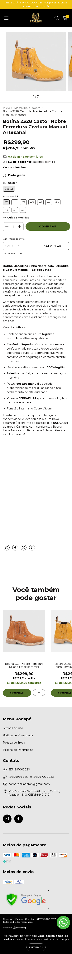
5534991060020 (19, 769)
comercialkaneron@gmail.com (29, 784)
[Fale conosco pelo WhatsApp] (63, 922)
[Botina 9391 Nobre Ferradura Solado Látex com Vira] (39, 692)
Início (6, 108)
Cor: (10, 182)
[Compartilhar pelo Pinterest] (32, 549)
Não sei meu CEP (12, 253)
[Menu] (6, 18)
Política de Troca (14, 742)
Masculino (21, 108)
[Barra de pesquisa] (57, 18)
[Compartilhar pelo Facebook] (15, 549)
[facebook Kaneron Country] (18, 819)
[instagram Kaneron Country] (7, 819)
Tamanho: (10, 196)
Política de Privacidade (18, 735)
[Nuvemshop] (15, 928)
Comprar (17, 693)
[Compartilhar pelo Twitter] (24, 549)
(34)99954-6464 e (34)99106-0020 (31, 776)
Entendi (36, 947)
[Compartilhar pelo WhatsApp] (7, 548)
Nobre (36, 108)
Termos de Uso (13, 728)
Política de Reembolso (18, 750)
